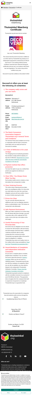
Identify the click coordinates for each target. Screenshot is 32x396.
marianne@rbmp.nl (17, 117)
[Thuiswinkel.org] (6, 2)
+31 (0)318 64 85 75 (6, 352)
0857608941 (15, 113)
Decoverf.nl (12, 7)
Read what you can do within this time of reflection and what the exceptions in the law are (17, 159)
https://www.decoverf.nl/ (18, 119)
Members (5, 7)
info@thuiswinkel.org (6, 349)
